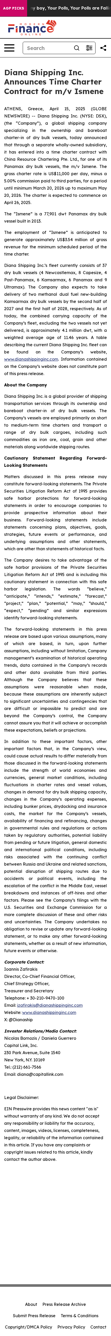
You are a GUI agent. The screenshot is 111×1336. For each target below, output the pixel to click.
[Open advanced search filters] (89, 48)
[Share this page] (103, 48)
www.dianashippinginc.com (31, 359)
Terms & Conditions (79, 1315)
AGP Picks (13, 8)
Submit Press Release (34, 1315)
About (31, 1304)
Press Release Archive (64, 1304)
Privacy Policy (71, 1327)
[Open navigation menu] (9, 48)
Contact (98, 1327)
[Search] (76, 48)
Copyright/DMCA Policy (28, 1327)
